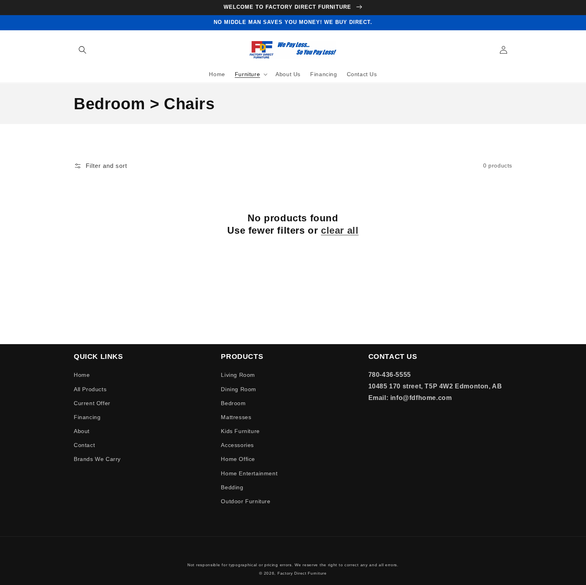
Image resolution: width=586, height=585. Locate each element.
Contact (84, 445)
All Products (90, 389)
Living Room (238, 375)
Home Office (238, 459)
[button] (82, 50)
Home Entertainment (249, 473)
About (82, 431)
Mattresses (236, 417)
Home (82, 375)
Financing (87, 417)
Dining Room (238, 389)
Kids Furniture (240, 431)
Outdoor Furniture (245, 501)
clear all (339, 230)
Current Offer (92, 403)
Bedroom (233, 403)
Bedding (232, 487)
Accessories (237, 445)
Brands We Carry (97, 459)
